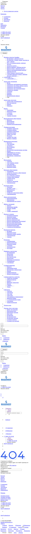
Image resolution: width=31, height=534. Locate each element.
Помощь (3, 493)
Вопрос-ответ (4, 500)
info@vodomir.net (5, 37)
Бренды (3, 478)
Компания (3, 481)
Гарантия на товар (6, 498)
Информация (4, 490)
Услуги (2, 480)
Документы (7, 19)
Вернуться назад (5, 465)
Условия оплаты (5, 495)
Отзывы (6, 18)
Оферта (3, 523)
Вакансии (6, 21)
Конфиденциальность (6, 522)
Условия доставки (5, 497)
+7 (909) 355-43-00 (6, 32)
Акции (2, 477)
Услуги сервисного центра (11, 11)
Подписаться (4, 471)
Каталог (3, 475)
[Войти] (1, 392)
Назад (9, 410)
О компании (7, 16)
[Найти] (2, 334)
